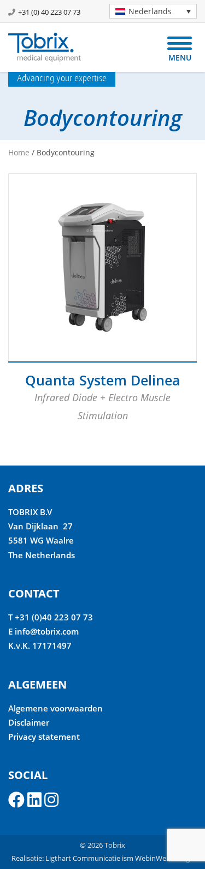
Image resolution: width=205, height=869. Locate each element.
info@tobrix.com (47, 631)
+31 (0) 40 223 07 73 (49, 12)
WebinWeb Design (164, 858)
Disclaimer (28, 722)
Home (19, 152)
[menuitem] (153, 11)
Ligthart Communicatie (82, 858)
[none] (149, 11)
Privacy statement (44, 736)
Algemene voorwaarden (55, 708)
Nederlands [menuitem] (150, 11)
